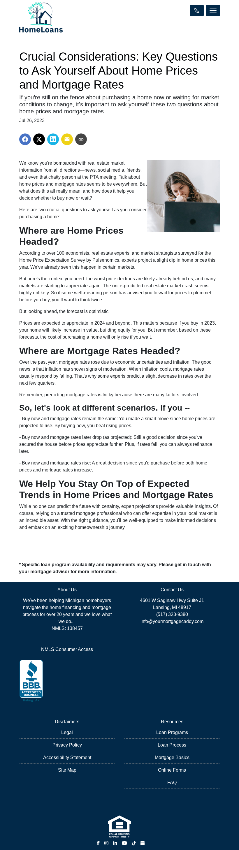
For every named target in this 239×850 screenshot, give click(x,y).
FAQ (172, 782)
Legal (67, 732)
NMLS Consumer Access (67, 649)
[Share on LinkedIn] (53, 139)
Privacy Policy (67, 744)
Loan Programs (172, 732)
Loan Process (172, 744)
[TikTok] (134, 843)
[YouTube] (124, 843)
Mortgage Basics (172, 757)
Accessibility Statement (67, 757)
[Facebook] (98, 843)
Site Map (67, 770)
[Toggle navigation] (213, 10)
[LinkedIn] (115, 843)
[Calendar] (142, 843)
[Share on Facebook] (25, 139)
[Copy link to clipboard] (81, 139)
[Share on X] (39, 139)
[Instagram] (106, 843)
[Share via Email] (67, 139)
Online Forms (172, 770)
